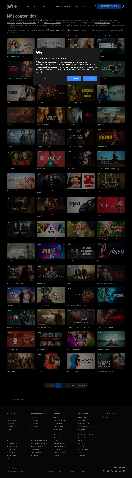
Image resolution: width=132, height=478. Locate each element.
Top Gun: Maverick (43, 327)
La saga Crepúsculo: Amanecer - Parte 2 (49, 192)
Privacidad (73, 471)
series (19, 22)
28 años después (43, 305)
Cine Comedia (11, 426)
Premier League (58, 426)
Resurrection (41, 169)
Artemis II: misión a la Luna (77, 305)
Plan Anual (81, 446)
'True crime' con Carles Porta (38, 443)
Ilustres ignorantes (74, 349)
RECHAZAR (74, 78)
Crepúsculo (71, 169)
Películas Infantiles (12, 438)
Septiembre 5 (42, 349)
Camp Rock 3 (11, 371)
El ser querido (34, 417)
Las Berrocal (33, 438)
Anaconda (10, 169)
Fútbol (45, 6)
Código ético (81, 429)
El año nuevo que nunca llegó (47, 239)
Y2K (98, 305)
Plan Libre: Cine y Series (84, 438)
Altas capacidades (104, 78)
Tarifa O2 (80, 452)
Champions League (59, 420)
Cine (36, 6)
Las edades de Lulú (44, 371)
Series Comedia (11, 449)
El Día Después (58, 429)
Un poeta (100, 215)
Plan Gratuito (81, 443)
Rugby (55, 440)
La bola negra (34, 420)
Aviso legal (61, 471)
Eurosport (57, 449)
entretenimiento (102, 22)
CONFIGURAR (43, 78)
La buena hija (72, 239)
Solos (8, 103)
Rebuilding (100, 125)
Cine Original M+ (11, 420)
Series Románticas (12, 446)
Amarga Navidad (73, 371)
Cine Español (10, 423)
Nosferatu (70, 215)
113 (73, 385)
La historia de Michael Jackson (18, 78)
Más (83, 6)
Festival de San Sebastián (37, 446)
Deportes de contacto (60, 446)
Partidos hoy (57, 455)
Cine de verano (11, 435)
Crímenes (100, 56)
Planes (80, 440)
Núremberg (41, 283)
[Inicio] (12, 6)
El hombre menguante (105, 327)
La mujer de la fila (43, 147)
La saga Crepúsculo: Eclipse (17, 239)
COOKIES (83, 471)
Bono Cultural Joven (83, 449)
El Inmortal (41, 261)
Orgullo (9, 458)
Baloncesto (57, 435)
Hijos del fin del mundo (15, 283)
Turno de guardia (103, 103)
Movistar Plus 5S (34, 458)
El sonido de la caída (74, 147)
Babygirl (10, 125)
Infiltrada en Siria (43, 125)
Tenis (76, 6)
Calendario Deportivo (60, 452)
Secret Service (72, 125)
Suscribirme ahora (109, 6)
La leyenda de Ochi (74, 103)
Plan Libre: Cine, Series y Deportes (87, 435)
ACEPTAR (90, 78)
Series (27, 6)
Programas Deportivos (36, 452)
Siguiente (80, 385)
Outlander (33, 435)
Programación (58, 458)
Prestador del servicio (47, 471)
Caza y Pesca (34, 455)
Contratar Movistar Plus (84, 432)
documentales (29, 22)
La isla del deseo (103, 147)
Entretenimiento (11, 455)
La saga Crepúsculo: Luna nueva (19, 215)
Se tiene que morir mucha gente (78, 191)
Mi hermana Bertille (14, 191)
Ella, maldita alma (13, 305)
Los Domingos (34, 423)
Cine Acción (10, 429)
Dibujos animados (35, 449)
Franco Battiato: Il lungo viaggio (108, 169)
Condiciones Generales (84, 426)
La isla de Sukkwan (104, 349)
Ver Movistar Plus (82, 417)
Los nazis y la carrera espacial (78, 261)
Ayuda (106, 417)
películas (11, 22)
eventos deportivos (52, 22)
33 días (9, 147)
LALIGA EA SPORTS (59, 423)
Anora (99, 261)
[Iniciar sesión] (123, 6)
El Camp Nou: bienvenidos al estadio (80, 327)
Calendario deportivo (61, 6)
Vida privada (41, 103)
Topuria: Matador (59, 443)
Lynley (69, 283)
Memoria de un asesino (105, 283)
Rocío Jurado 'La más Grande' (38, 440)
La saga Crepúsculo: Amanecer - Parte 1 (49, 216)
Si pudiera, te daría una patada (109, 371)
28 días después (12, 349)
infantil (38, 25)
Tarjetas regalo (82, 455)
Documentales (11, 452)
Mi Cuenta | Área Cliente (85, 423)
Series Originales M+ (12, 443)
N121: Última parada (14, 327)
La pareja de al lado (104, 191)
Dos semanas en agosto (15, 56)
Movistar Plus (42, 20)
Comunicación (82, 458)
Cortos (8, 432)
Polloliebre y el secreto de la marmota (111, 239)
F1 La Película (12, 261)
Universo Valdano (59, 432)
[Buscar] (95, 6)
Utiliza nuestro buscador (59, 30)
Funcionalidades (82, 420)
